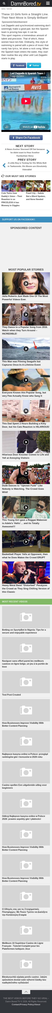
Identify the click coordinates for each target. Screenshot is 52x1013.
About (37, 1004)
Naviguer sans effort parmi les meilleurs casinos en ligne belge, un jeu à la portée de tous (25, 664)
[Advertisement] (23, 249)
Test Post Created (11, 695)
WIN (3, 9)
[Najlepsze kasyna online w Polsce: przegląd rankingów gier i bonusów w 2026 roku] (26, 741)
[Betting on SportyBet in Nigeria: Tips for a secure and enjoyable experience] (26, 617)
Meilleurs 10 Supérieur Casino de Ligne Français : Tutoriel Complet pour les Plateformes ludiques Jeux (22, 946)
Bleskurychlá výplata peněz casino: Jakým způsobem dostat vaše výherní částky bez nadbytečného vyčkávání (24, 980)
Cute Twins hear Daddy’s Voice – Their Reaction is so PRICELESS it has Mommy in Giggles (11, 199)
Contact (15, 1004)
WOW (9, 9)
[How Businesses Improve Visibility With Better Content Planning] (26, 710)
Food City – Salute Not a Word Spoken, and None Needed (35, 196)
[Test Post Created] (26, 682)
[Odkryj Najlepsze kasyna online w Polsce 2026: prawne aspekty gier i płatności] (26, 803)
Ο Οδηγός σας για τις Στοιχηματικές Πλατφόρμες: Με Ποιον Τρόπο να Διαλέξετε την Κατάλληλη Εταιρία (25, 912)
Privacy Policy (27, 1004)
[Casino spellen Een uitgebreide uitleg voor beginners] (26, 772)
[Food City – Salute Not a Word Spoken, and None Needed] (38, 186)
